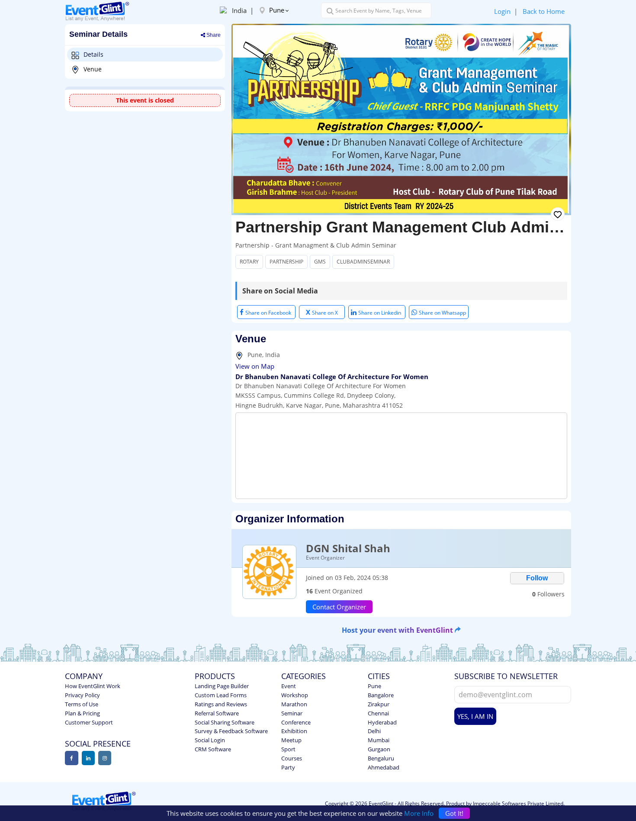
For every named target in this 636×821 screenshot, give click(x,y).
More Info (419, 813)
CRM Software (213, 749)
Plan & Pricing (82, 713)
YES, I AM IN (475, 716)
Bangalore (381, 695)
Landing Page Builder (222, 686)
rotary (249, 261)
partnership (286, 261)
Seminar (291, 713)
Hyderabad (382, 722)
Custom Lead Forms (221, 695)
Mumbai (378, 740)
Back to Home (544, 11)
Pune (276, 10)
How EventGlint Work (92, 686)
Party (288, 767)
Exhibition (294, 731)
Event (288, 686)
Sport (288, 749)
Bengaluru (381, 758)
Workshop (294, 695)
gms (320, 261)
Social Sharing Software (224, 722)
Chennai (378, 713)
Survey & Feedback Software (231, 731)
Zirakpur (378, 704)
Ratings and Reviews (221, 704)
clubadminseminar (363, 261)
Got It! (454, 813)
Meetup (291, 740)
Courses (291, 758)
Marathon (294, 704)
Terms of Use (81, 704)
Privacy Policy (82, 695)
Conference (296, 722)
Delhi (374, 731)
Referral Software (217, 713)
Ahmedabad (383, 767)
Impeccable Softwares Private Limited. (519, 803)
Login (502, 11)
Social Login (210, 740)
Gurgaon (379, 749)
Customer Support (89, 722)
